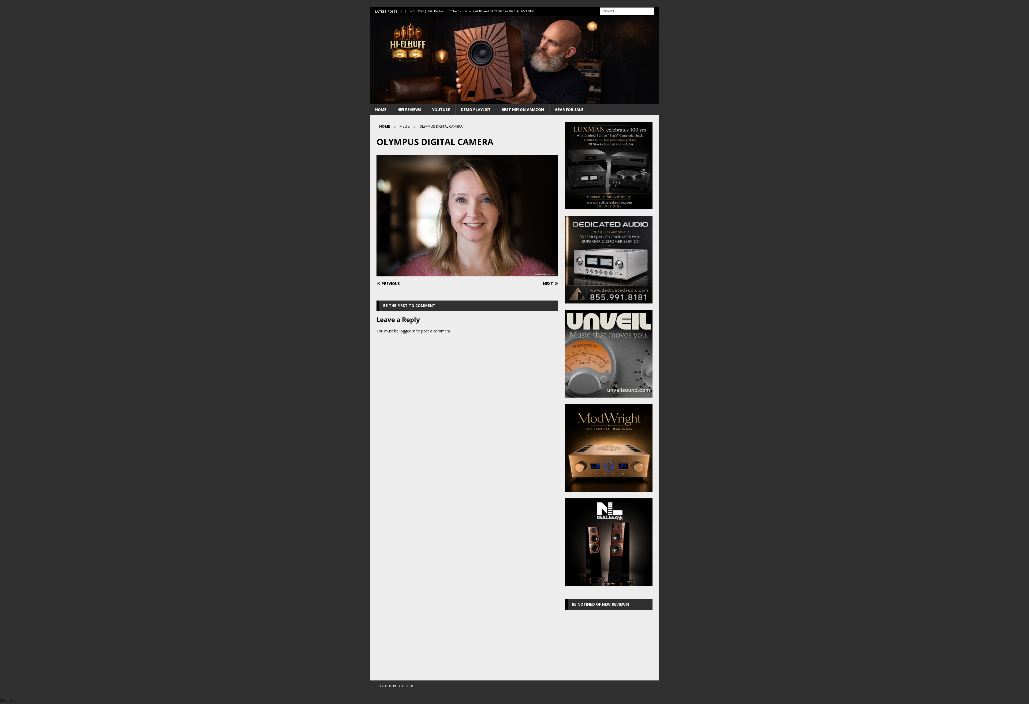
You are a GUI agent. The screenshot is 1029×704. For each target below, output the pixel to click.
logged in (407, 331)
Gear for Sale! (569, 109)
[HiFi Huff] (514, 100)
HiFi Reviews (409, 109)
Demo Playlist (476, 109)
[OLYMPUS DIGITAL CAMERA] (467, 273)
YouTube (441, 109)
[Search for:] (627, 10)
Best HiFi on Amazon (523, 109)
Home (380, 109)
